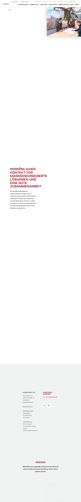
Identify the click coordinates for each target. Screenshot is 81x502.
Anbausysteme (53, 4)
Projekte (54, 1)
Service (77, 4)
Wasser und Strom (63, 4)
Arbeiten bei (45, 1)
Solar (72, 4)
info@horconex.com (28, 402)
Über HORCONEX (37, 1)
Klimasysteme (43, 4)
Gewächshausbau (23, 4)
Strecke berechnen (28, 406)
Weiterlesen (54, 497)
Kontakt (70, 1)
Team (50, 1)
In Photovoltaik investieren (62, 1)
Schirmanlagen (33, 4)
